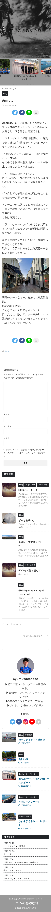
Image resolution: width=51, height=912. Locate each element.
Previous (2, 71)
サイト (6, 438)
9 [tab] (36, 85)
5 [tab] (24, 85)
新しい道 (23, 759)
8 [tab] (33, 85)
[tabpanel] (25, 70)
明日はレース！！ (28, 490)
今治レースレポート (25, 76)
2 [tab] (16, 85)
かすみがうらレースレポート (16, 878)
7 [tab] (30, 85)
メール (7, 426)
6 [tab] (27, 85)
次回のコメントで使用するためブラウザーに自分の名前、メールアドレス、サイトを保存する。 (25, 452)
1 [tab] (13, 85)
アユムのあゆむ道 (26, 903)
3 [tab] (19, 85)
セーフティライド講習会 (31, 739)
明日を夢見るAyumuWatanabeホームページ (25, 899)
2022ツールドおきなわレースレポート (21, 862)
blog (7, 351)
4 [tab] (22, 85)
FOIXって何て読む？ (29, 570)
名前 (6, 414)
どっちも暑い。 (26, 520)
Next (48, 71)
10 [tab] (39, 85)
